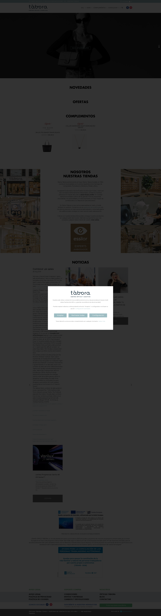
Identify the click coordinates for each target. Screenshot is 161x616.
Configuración (98, 315)
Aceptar (60, 315)
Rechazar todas (78, 315)
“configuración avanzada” (82, 308)
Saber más (101, 321)
